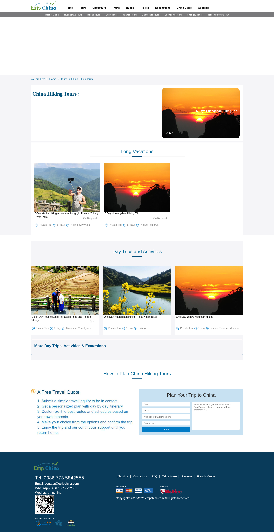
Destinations (162, 7)
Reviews (187, 476)
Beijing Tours (93, 14)
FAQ (154, 476)
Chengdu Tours (194, 14)
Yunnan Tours (130, 14)
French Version (206, 476)
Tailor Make (169, 476)
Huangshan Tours (73, 14)
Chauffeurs (99, 7)
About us (203, 7)
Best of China (52, 14)
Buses (130, 7)
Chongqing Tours (173, 14)
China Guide (184, 7)
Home (69, 7)
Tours (82, 7)
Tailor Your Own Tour (218, 14)
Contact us (140, 476)
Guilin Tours (111, 14)
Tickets (144, 7)
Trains (116, 7)
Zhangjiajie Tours (150, 14)
